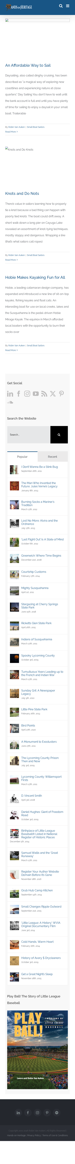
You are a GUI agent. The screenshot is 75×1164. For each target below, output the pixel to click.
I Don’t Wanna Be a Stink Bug (39, 466)
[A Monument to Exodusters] (14, 743)
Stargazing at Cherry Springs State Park (39, 606)
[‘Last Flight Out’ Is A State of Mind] (14, 540)
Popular (22, 456)
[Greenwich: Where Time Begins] (14, 557)
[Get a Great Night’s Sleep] (14, 975)
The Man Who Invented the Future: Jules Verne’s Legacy (39, 484)
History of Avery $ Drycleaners (41, 958)
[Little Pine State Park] (14, 710)
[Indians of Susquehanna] (14, 640)
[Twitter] (53, 394)
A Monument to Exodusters (39, 741)
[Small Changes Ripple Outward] (14, 908)
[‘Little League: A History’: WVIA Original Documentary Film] (14, 924)
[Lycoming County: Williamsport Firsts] (14, 778)
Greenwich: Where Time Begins (41, 555)
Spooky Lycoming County (38, 655)
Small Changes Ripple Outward (41, 906)
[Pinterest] (61, 394)
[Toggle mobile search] (61, 6)
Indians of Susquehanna (36, 639)
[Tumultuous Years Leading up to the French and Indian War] (14, 673)
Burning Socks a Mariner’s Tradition (37, 503)
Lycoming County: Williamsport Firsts (41, 778)
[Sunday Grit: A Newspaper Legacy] (14, 692)
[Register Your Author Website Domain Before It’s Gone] (14, 873)
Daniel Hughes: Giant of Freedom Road (42, 813)
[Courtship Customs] (14, 573)
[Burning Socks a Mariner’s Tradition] (14, 503)
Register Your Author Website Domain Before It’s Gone (40, 873)
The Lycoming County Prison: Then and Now (40, 759)
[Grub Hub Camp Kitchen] (14, 891)
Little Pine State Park (34, 709)
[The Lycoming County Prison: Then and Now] (14, 759)
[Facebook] (19, 394)
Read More (10, 132)
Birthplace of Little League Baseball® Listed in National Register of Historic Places (39, 834)
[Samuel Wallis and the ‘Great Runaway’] (14, 854)
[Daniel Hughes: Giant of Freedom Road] (14, 813)
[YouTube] (36, 394)
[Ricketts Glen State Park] (14, 624)
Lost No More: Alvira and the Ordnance (39, 522)
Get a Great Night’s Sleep (37, 974)
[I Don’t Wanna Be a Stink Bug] (14, 468)
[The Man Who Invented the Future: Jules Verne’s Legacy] (14, 484)
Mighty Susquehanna (34, 588)
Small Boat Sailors (35, 127)
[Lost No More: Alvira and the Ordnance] (14, 522)
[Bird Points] (14, 727)
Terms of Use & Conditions (55, 1135)
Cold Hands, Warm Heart (37, 941)
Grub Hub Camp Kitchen (37, 890)
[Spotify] (57, 1112)
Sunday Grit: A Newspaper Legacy (38, 692)
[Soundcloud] (10, 402)
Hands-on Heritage (16, 1135)
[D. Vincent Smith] (14, 797)
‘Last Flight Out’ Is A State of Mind (42, 539)
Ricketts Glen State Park (36, 623)
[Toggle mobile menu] (68, 6)
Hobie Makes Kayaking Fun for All (35, 277)
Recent (52, 456)
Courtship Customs (33, 571)
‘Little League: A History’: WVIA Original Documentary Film (40, 924)
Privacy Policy (34, 1135)
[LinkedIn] (10, 394)
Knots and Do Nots (22, 193)
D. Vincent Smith (31, 795)
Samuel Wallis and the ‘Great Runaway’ (39, 854)
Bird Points (28, 725)
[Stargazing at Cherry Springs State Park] (14, 605)
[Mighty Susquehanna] (14, 589)
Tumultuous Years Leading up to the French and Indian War (42, 673)
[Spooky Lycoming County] (14, 657)
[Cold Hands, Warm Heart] (14, 943)
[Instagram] (27, 394)
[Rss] (44, 394)
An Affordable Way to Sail (28, 65)
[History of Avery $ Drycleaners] (14, 959)
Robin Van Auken (16, 127)
